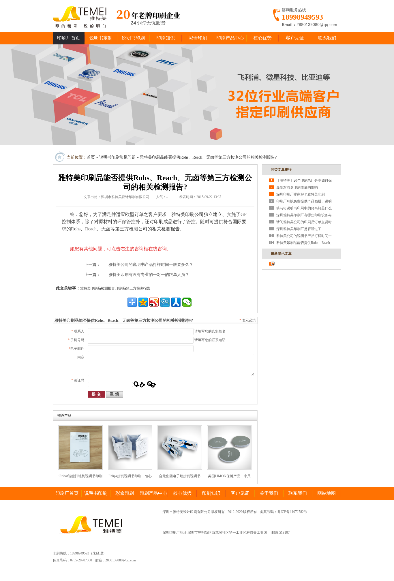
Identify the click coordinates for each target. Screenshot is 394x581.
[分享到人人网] (176, 302)
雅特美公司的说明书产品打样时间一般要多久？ (150, 264)
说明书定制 (100, 37)
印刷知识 (165, 37)
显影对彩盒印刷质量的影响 (297, 187)
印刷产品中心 (230, 37)
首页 (91, 157)
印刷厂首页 (68, 37)
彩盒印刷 (198, 37)
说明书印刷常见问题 (117, 157)
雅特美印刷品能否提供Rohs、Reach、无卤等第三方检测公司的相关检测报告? (208, 157)
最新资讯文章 (281, 253)
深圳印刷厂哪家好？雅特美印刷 (300, 194)
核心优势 (262, 37)
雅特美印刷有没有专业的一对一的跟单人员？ (148, 274)
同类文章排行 (281, 170)
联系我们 (327, 37)
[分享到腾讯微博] (165, 302)
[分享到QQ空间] (143, 302)
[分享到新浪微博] (154, 302)
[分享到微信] (187, 302)
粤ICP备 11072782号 (292, 512)
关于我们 (269, 493)
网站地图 (326, 493)
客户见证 (295, 37)
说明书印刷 (133, 37)
